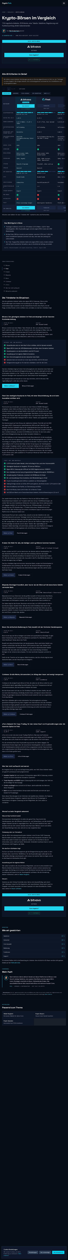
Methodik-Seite (15, 963)
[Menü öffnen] (64, 3)
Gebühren (15, 93)
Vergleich (11, 12)
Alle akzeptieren (58, 1252)
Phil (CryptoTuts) (14, 31)
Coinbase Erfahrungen (26, 714)
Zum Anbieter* (25, 106)
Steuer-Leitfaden (16, 889)
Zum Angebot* (34, 55)
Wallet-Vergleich (24, 874)
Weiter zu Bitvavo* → (10, 386)
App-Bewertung (36, 93)
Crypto (6, 3)
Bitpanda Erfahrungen (25, 617)
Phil (11, 986)
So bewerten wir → (8, 35)
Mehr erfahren (48, 994)
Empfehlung (6, 93)
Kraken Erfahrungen (24, 575)
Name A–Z (46, 93)
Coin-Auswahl (25, 93)
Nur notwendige (45, 1252)
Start (3, 12)
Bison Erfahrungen (23, 664)
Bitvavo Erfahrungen (28, 386)
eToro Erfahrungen (23, 756)
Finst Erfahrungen (22, 533)
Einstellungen (33, 1252)
